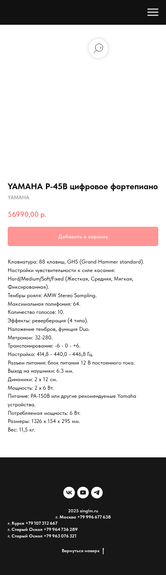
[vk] (69, 492)
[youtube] (83, 492)
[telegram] (97, 492)
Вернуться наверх (81, 550)
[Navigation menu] (152, 12)
